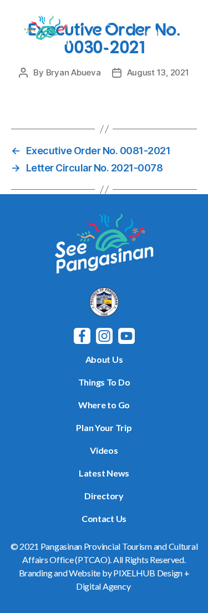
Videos (104, 450)
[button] (187, 34)
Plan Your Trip (103, 427)
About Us (104, 359)
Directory (104, 495)
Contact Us (104, 518)
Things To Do (104, 382)
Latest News (104, 473)
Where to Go (104, 404)
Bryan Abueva (73, 72)
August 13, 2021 (158, 72)
